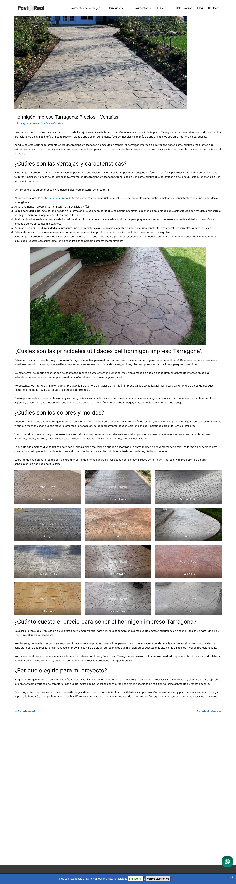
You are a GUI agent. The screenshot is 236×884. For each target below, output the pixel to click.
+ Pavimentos (139, 8)
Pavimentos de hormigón (85, 8)
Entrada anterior (26, 711)
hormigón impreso (56, 198)
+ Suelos (162, 8)
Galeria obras (184, 8)
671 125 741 (135, 878)
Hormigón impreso (27, 123)
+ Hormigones (114, 8)
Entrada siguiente (209, 711)
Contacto (213, 8)
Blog (200, 8)
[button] (230, 877)
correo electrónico (158, 878)
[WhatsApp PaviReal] (227, 861)
